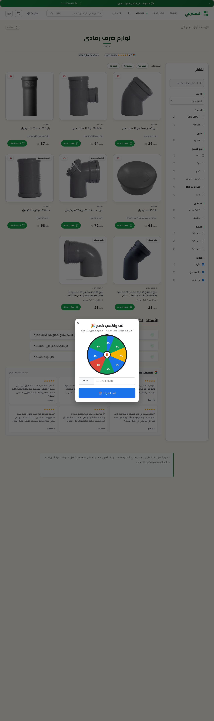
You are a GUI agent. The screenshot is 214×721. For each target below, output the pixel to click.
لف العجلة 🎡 (107, 393)
